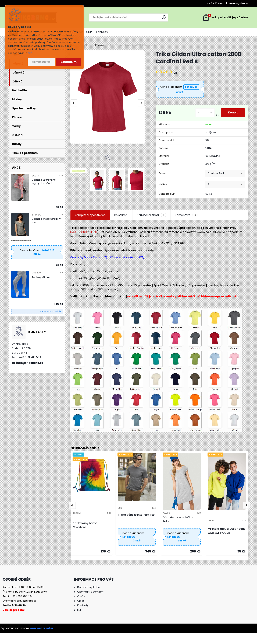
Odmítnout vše (41, 62)
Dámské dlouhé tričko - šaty (179, 519)
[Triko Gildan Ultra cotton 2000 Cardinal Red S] (107, 96)
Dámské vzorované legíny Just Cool (44, 181)
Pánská (99, 45)
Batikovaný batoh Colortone (85, 525)
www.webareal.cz (41, 628)
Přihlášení (217, 3)
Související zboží (150, 215)
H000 (93, 232)
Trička (85, 45)
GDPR (89, 32)
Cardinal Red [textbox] (216, 173)
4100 (83, 232)
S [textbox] (208, 184)
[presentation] (73, 102)
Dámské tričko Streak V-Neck (47, 220)
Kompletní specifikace (90, 215)
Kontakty (102, 32)
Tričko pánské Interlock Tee (136, 515)
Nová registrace (238, 3)
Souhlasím (68, 62)
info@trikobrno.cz (29, 363)
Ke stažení (121, 215)
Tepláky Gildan (41, 277)
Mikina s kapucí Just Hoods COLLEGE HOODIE (226, 531)
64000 (74, 232)
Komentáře (185, 215)
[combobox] (225, 173)
